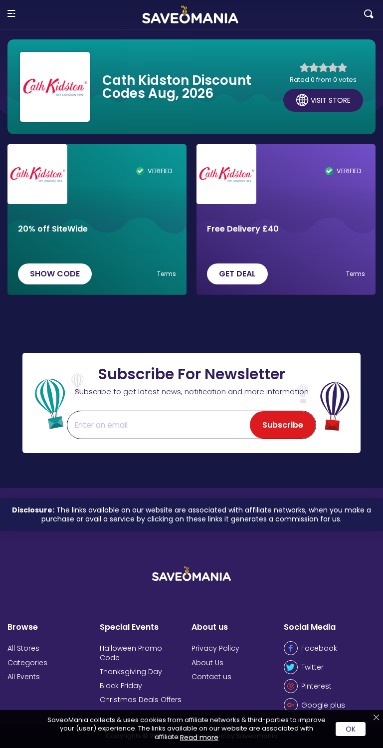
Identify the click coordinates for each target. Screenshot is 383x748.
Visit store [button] (331, 100)
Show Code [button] (55, 273)
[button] (11, 14)
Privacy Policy (215, 648)
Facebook (319, 648)
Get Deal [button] (237, 273)
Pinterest (316, 686)
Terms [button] (166, 274)
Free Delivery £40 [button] (243, 229)
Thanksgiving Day (131, 672)
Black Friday (121, 686)
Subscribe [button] (282, 425)
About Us (207, 663)
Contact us (211, 677)
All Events (23, 677)
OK (351, 729)
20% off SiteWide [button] (53, 229)
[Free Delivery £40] (226, 174)
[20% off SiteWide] (37, 174)
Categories (27, 663)
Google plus (323, 705)
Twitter (312, 667)
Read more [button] (199, 737)
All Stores (23, 648)
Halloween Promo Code (131, 652)
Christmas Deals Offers (141, 700)
